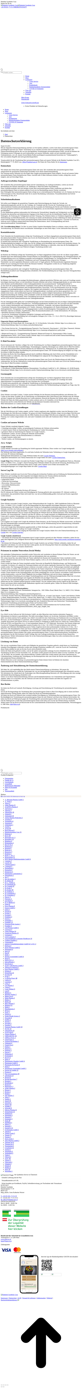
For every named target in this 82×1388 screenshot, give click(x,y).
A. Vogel (8, 801)
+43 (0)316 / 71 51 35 (8, 7)
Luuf (7, 991)
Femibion (8, 917)
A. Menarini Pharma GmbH (14, 800)
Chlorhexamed (10, 864)
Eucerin (8, 911)
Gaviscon (8, 929)
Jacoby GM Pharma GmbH (14, 965)
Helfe (7, 955)
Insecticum (9, 964)
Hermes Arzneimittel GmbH (14, 956)
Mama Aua (9, 996)
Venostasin (9, 1151)
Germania (8, 935)
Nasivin (8, 1014)
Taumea (8, 1137)
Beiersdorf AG (10, 837)
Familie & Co (9, 780)
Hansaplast (9, 949)
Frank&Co (9, 922)
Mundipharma (10, 1009)
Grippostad (9, 942)
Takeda (8, 1131)
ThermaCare (9, 1142)
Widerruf (49, 1298)
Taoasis (8, 1135)
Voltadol (8, 1164)
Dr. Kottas (9, 890)
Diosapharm (9, 875)
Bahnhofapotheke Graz (13, 832)
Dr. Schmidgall (10, 893)
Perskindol (9, 1056)
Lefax (7, 984)
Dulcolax (8, 899)
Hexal (7, 958)
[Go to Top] (41, 1382)
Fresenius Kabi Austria (12, 924)
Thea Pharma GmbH (12, 1140)
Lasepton (8, 982)
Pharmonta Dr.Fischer (12, 1065)
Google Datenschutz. (58, 457)
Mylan (7, 1011)
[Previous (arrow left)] (1, 1386)
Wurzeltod (8, 1171)
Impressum (4, 1298)
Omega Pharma (10, 1034)
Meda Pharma (10, 998)
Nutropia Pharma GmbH (13, 1027)
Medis (8, 1002)
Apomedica (9, 821)
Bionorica (8, 852)
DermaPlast (9, 868)
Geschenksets (9, 782)
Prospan (8, 1072)
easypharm (9, 901)
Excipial (8, 915)
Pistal (7, 1067)
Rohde (7, 1094)
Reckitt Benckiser (11, 1079)
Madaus (8, 993)
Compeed (8, 866)
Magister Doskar (10, 994)
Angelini (8, 819)
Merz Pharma (9, 1003)
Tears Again (9, 1139)
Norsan (8, 1021)
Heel (7, 953)
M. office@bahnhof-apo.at (9, 1199)
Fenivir (7, 919)
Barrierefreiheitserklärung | (9, 1300)
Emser (7, 904)
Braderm (8, 854)
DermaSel (8, 870)
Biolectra (8, 850)
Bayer (8, 836)
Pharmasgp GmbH (11, 1063)
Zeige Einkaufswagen (28, 103)
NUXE (8, 1029)
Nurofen (8, 1025)
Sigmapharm (10, 1112)
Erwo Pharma (10, 906)
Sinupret (8, 1117)
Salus (7, 1097)
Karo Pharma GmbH (12, 969)
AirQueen (8, 809)
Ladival (8, 980)
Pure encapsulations (12, 1074)
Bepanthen (9, 839)
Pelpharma (9, 1054)
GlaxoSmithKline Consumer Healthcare (18, 938)
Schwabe (8, 1108)
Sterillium (8, 1122)
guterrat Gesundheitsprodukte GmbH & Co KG (20, 944)
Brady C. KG (10, 855)
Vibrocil (8, 1157)
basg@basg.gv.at (6, 1241)
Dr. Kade (8, 888)
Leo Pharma (9, 985)
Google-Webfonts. (49, 456)
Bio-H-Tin (9, 845)
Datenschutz (13, 1298)
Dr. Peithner (9, 892)
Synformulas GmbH (12, 1130)
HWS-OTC (9, 960)
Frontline (8, 926)
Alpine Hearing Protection (14, 818)
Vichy (8, 1159)
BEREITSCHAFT (21, 7)
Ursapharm (9, 1148)
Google (3, 532)
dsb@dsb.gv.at (14, 704)
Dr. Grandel (9, 886)
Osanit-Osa (9, 1045)
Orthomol (8, 1043)
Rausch (8, 1077)
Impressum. (63, 162)
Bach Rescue (9, 830)
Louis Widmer (10, 989)
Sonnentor (8, 1119)
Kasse (37, 103)
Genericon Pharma (12, 933)
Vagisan (8, 1149)
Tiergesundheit (9, 791)
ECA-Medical (10, 902)
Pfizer (7, 1059)
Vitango (8, 1160)
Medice (8, 1000)
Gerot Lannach (10, 937)
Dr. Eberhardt (10, 884)
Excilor (8, 913)
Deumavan (9, 872)
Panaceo (8, 1048)
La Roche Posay (11, 978)
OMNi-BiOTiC (11, 1036)
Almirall (8, 814)
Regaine (8, 1081)
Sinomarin (8, 1115)
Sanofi (8, 1101)
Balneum (8, 834)
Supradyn (9, 1128)
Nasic (7, 1012)
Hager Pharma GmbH (12, 947)
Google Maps (42, 466)
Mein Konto (25, 97)
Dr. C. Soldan (10, 883)
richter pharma (10, 1088)
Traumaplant (9, 1146)
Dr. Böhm (9, 881)
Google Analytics (17, 532)
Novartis (8, 1023)
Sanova (8, 1104)
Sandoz (8, 1099)
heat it (7, 951)
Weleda (8, 1166)
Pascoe (7, 1052)
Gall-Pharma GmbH (12, 928)
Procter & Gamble (11, 1070)
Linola (7, 987)
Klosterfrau (9, 973)
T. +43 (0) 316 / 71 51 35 (9, 1196)
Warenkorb (25, 99)
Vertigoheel (9, 1153)
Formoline (8, 920)
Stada (7, 1121)
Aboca (7, 803)
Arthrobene (9, 825)
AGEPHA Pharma (11, 807)
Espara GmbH (10, 908)
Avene (8, 828)
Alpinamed (9, 816)
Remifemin (9, 1083)
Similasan (8, 1113)
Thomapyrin (9, 1144)
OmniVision (9, 1039)
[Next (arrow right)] (3, 1386)
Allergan (8, 810)
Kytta (7, 976)
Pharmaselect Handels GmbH (15, 1061)
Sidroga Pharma (11, 1110)
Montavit (8, 1005)
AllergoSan (9, 812)
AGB (19, 1298)
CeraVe (8, 863)
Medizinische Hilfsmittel (12, 785)
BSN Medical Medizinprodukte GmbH (18, 859)
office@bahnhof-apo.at (29, 162)
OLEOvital (9, 1032)
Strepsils (8, 1126)
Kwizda (8, 975)
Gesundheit (8, 784)
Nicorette (8, 1018)
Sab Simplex (9, 1095)
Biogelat (8, 848)
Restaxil (8, 1085)
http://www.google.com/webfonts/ (12, 450)
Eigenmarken (9, 778)
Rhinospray (9, 1086)
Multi (7, 1007)
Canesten (8, 861)
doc (6, 877)
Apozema (8, 823)
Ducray (8, 897)
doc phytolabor (10, 879)
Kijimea (8, 971)
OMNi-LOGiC (10, 1038)
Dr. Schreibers (10, 895)
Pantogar (8, 1050)
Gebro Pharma (10, 931)
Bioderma (8, 846)
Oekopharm (9, 1030)
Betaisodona (9, 843)
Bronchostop (10, 857)
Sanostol (8, 1103)
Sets (6, 789)
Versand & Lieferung (29, 1298)
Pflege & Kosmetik (11, 787)
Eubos (7, 910)
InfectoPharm (9, 962)
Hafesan (8, 946)
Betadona (8, 841)
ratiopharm (9, 1076)
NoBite (8, 1020)
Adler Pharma (10, 805)
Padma (7, 1047)
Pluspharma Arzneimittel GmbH (15, 1068)
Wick (7, 1169)
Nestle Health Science (12, 1016)
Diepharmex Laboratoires (13, 873)
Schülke (8, 1106)
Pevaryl (8, 1057)
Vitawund (8, 1162)
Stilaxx (7, 1124)
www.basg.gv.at (6, 1239)
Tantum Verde (10, 1133)
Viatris (7, 1155)
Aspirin (8, 827)
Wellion (8, 1168)
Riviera (8, 1092)
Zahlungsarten (41, 1298)
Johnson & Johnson (11, 967)
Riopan (8, 1090)
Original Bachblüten (12, 1041)
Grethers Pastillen (11, 940)
